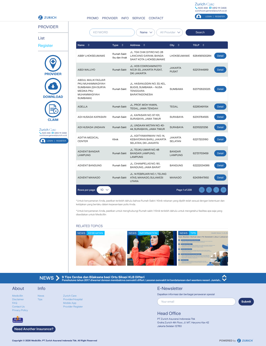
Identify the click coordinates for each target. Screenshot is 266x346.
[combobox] (145, 32)
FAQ (14, 302)
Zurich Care (70, 295)
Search (200, 32)
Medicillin (17, 295)
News (41, 295)
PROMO (92, 18)
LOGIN (208, 16)
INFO (125, 18)
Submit (246, 301)
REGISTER (220, 16)
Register (45, 45)
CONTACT (156, 18)
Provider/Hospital (73, 299)
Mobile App (69, 302)
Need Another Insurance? (33, 329)
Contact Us (18, 306)
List (41, 38)
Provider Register (73, 306)
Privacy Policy (20, 310)
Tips (40, 299)
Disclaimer (18, 299)
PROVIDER (110, 18)
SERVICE (138, 18)
